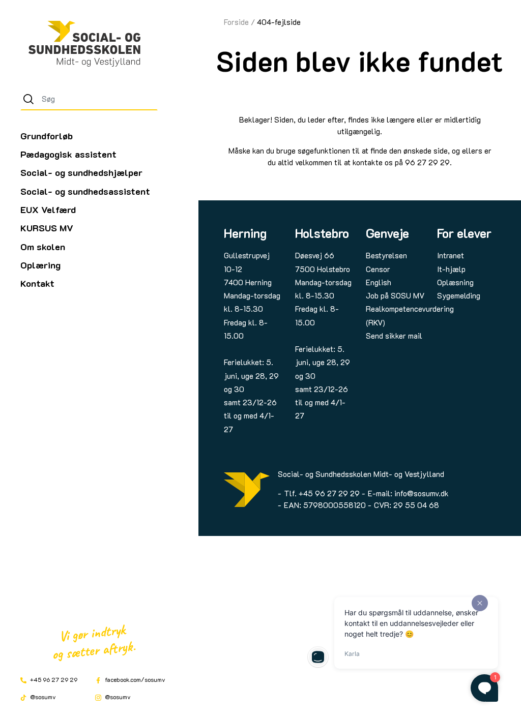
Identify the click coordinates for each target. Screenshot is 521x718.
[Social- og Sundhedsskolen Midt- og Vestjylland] (84, 44)
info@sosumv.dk (421, 493)
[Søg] (28, 99)
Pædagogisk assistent (68, 154)
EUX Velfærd (48, 209)
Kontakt (37, 283)
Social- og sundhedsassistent (85, 191)
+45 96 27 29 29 (52, 679)
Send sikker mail (394, 336)
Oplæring (40, 265)
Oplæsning (455, 282)
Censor (378, 269)
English (378, 282)
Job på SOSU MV (395, 295)
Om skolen (42, 247)
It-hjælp (451, 269)
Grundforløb (46, 136)
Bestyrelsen (386, 255)
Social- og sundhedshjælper (81, 172)
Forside (236, 22)
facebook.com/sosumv (134, 679)
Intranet (450, 255)
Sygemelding (458, 295)
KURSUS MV (46, 228)
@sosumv (42, 697)
